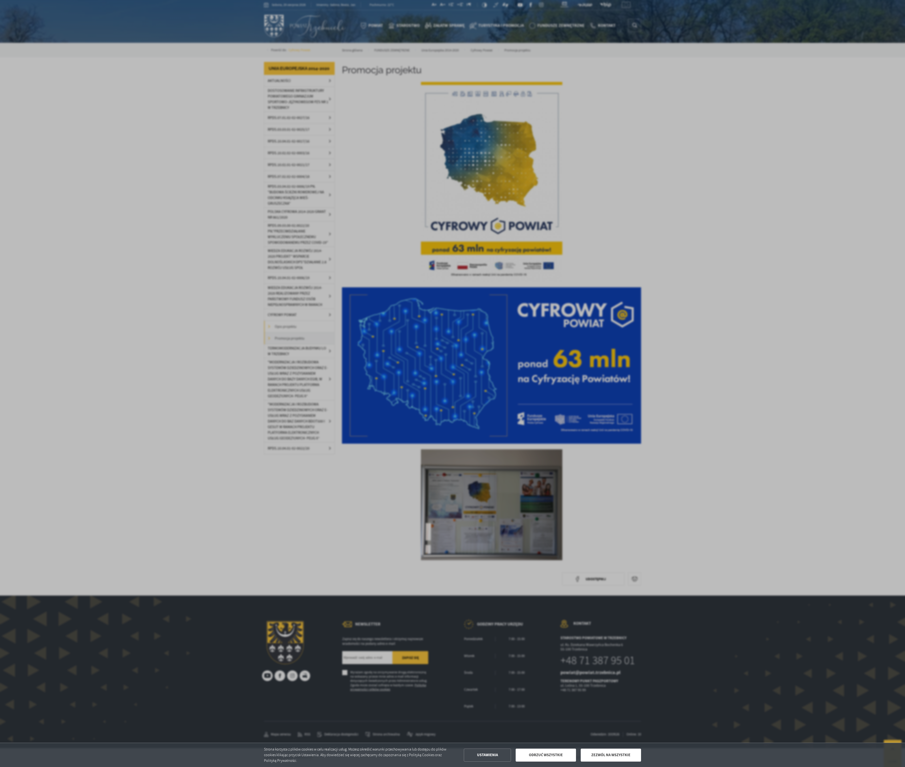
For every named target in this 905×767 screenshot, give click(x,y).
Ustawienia (487, 754)
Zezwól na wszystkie (610, 754)
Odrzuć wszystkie (546, 754)
